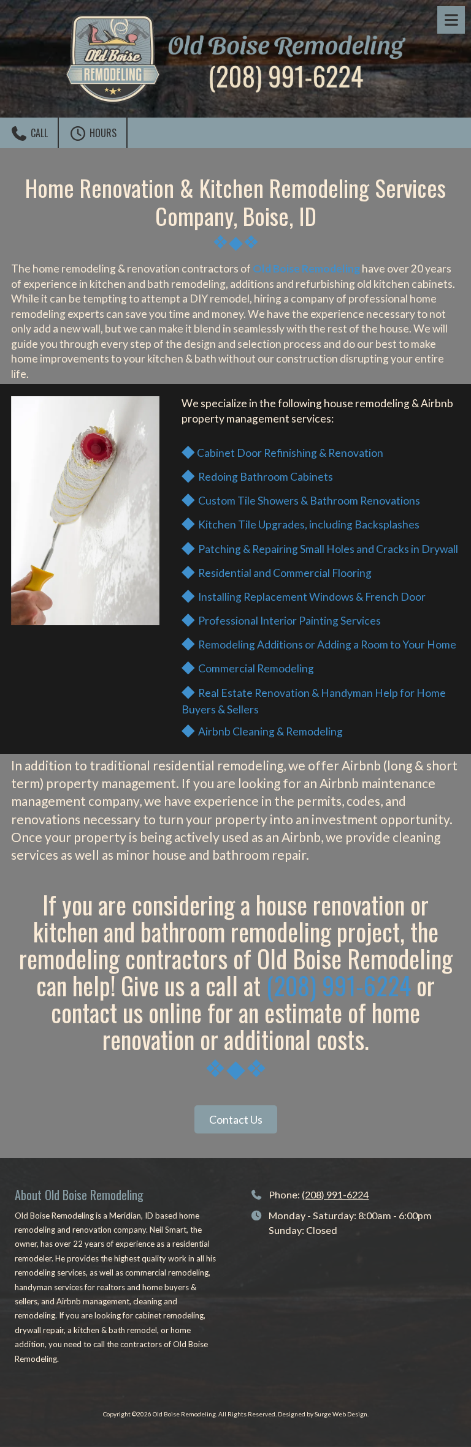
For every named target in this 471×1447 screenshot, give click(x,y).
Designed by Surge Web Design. (323, 1414)
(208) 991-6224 (338, 985)
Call (38, 133)
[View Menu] (451, 20)
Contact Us (235, 1119)
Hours (102, 133)
